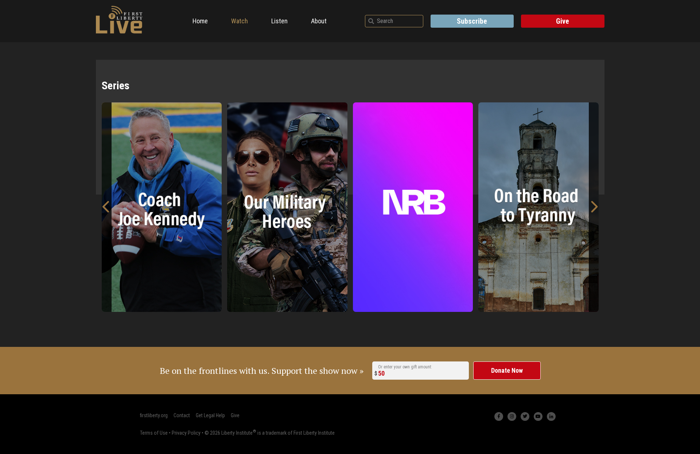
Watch (239, 21)
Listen (279, 21)
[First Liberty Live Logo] (119, 20)
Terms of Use (154, 432)
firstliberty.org (154, 415)
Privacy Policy (186, 432)
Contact (182, 415)
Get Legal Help (210, 415)
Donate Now (507, 370)
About (319, 21)
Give (562, 21)
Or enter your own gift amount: (405, 367)
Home (200, 21)
